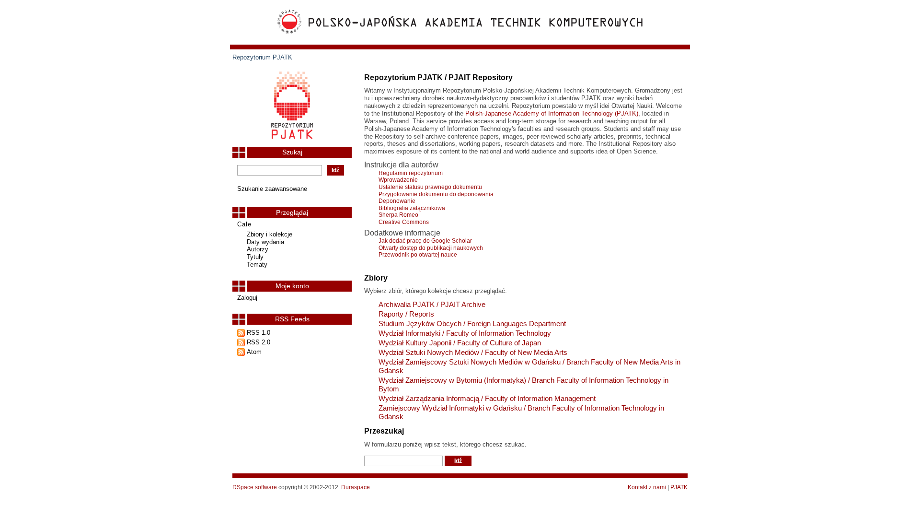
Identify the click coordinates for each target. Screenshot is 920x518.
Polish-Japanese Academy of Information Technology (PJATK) (551, 113)
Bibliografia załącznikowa (412, 208)
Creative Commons (404, 222)
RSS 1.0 (258, 332)
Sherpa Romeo (398, 215)
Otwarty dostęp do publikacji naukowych (431, 248)
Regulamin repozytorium (411, 173)
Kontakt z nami (647, 487)
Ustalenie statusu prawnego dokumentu (430, 187)
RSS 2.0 (258, 342)
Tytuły (255, 256)
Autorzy (257, 249)
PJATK (679, 487)
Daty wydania (265, 242)
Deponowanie (397, 201)
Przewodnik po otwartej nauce (418, 254)
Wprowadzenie (398, 180)
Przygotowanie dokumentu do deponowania (436, 194)
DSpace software (254, 487)
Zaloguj (247, 297)
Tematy (257, 264)
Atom (254, 351)
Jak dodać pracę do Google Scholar (425, 240)
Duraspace (355, 487)
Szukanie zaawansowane (272, 188)
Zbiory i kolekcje (269, 234)
